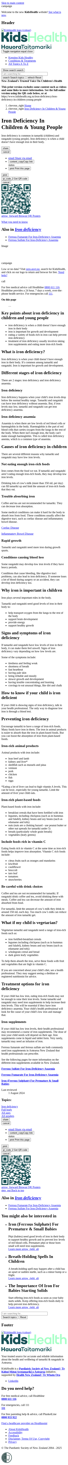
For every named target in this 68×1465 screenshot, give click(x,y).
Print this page (19, 168)
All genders (7, 1116)
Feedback (13, 1435)
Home (27, 105)
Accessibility (15, 1432)
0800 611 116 (51, 287)
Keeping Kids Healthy (20, 57)
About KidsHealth (18, 1429)
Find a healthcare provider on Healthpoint (24, 1423)
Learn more (23, 1249)
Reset (34, 77)
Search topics (13, 77)
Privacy (12, 1441)
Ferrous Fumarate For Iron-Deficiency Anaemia (34, 236)
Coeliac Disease (10, 527)
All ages (5, 1112)
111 (50, 293)
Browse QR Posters (20, 215)
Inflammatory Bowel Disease (17, 533)
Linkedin (13, 1380)
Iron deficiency (28, 229)
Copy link (21, 161)
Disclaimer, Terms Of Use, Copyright (29, 1438)
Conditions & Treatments (22, 60)
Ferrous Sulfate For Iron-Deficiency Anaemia (33, 240)
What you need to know (14, 221)
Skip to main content (12, 2)
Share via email (20, 158)
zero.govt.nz (33, 269)
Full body (6, 1109)
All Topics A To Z (18, 63)
